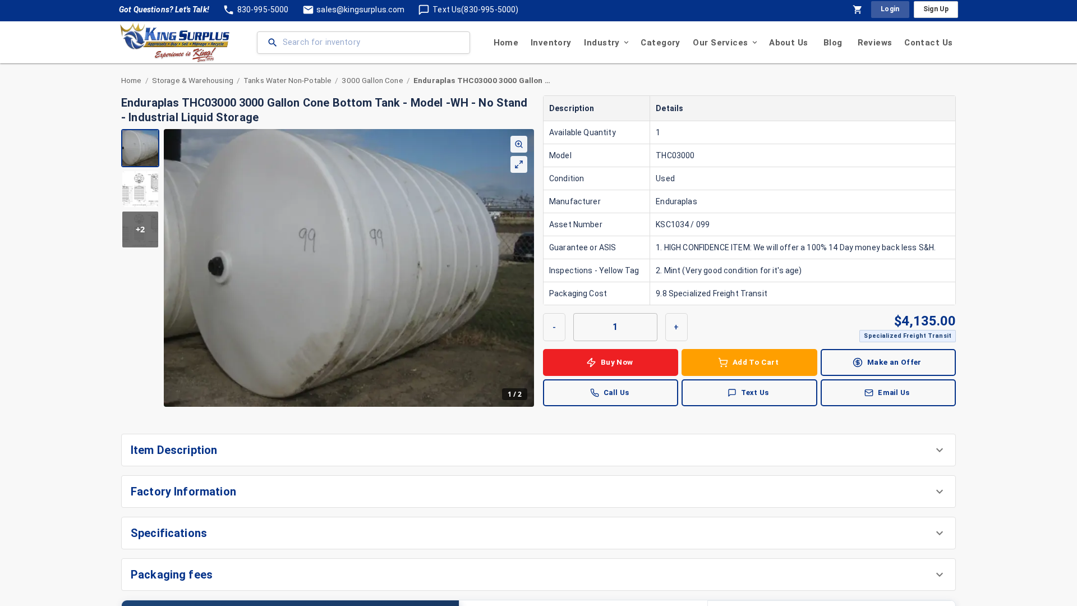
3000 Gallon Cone (372, 80)
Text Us (755, 392)
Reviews (875, 43)
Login (890, 9)
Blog (833, 43)
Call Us (616, 392)
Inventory (551, 43)
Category (660, 43)
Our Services (720, 43)
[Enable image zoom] (518, 144)
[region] (327, 268)
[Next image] (525, 267)
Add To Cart (756, 361)
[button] (538, 450)
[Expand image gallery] (518, 164)
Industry (601, 43)
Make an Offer (894, 361)
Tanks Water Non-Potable (287, 80)
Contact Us (928, 43)
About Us (788, 43)
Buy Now (617, 361)
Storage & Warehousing (192, 80)
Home (506, 43)
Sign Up (936, 9)
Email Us (893, 392)
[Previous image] (173, 267)
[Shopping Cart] (858, 9)
